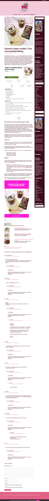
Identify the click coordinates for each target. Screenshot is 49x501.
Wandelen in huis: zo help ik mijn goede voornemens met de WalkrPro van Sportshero (39, 65)
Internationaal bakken (38, 96)
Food (16, 14)
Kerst (36, 97)
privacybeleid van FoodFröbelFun (31, 500)
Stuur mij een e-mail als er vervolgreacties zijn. (13, 484)
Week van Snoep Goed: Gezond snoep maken (12, 248)
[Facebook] (6, 224)
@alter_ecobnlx (11, 164)
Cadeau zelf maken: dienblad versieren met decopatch (13, 247)
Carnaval (36, 88)
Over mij (28, 14)
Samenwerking (32, 14)
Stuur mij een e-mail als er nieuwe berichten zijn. (13, 487)
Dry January (16, 55)
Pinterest (6, 178)
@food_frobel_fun (19, 164)
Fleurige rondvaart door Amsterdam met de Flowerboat (39, 77)
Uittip (36, 197)
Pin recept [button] (26, 77)
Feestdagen (37, 89)
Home (14, 14)
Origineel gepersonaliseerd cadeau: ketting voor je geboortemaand (39, 74)
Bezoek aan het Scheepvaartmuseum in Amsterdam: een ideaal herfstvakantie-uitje (39, 69)
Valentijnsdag (37, 198)
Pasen (36, 102)
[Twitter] (9, 224)
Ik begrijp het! (37, 500)
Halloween (37, 94)
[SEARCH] (35, 14)
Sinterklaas (37, 104)
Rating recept (6, 465)
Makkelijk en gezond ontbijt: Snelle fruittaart (22, 233)
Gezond (8, 246)
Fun (22, 14)
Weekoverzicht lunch (38, 200)
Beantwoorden (16, 256)
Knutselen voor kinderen (39, 100)
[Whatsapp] (8, 224)
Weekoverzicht (37, 199)
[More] (10, 224)
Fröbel (19, 14)
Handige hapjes (37, 95)
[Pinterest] (5, 224)
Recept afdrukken (12, 77)
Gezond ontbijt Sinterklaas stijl (20, 227)
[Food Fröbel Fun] (24, 7)
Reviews (25, 14)
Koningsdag (37, 101)
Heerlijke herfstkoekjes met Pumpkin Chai (39, 72)
